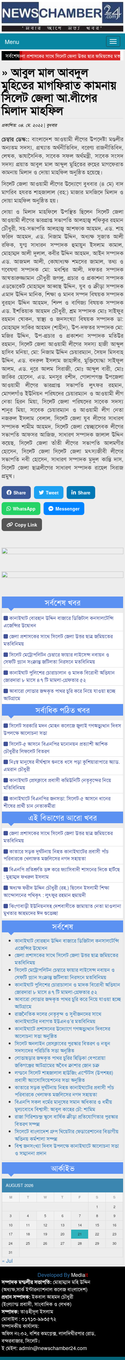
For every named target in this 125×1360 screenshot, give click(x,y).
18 (28, 1233)
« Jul (7, 1260)
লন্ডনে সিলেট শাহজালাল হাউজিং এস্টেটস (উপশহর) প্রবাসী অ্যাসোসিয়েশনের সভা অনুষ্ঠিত (64, 1076)
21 (80, 1233)
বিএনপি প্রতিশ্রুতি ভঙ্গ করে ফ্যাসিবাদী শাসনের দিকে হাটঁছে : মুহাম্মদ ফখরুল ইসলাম (62, 873)
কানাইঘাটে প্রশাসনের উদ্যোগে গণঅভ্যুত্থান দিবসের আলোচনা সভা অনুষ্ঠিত (62, 1032)
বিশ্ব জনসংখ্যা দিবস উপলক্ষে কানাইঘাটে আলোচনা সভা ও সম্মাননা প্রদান (67, 1149)
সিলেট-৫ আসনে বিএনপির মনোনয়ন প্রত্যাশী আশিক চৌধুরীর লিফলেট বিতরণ (56, 747)
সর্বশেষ (62, 926)
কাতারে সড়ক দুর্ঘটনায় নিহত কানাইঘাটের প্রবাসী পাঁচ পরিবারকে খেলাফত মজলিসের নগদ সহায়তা (56, 855)
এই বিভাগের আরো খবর (62, 817)
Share (19, 492)
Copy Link (26, 524)
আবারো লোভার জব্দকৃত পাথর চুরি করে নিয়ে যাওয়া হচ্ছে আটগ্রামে (59, 694)
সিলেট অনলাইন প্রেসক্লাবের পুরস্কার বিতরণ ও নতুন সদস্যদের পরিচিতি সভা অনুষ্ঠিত (62, 1047)
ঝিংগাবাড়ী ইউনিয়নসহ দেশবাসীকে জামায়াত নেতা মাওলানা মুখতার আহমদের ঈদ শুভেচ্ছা (62, 909)
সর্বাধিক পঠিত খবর (63, 710)
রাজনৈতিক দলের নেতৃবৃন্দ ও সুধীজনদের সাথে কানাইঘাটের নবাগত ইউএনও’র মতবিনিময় (58, 1017)
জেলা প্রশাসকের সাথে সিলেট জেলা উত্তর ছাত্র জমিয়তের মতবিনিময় (58, 639)
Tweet (52, 492)
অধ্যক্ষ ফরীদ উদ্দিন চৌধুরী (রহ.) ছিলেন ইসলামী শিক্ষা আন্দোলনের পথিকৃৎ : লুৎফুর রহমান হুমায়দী (56, 891)
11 (28, 1224)
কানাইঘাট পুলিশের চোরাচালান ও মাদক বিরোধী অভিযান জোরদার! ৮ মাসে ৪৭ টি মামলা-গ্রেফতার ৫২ (59, 676)
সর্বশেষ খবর (62, 602)
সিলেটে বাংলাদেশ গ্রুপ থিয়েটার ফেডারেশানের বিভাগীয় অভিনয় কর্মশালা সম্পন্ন (67, 1135)
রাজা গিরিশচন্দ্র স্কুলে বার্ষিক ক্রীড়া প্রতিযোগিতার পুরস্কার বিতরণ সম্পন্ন (66, 1120)
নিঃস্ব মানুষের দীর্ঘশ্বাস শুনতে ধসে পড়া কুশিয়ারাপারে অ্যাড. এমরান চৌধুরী (62, 765)
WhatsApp (24, 508)
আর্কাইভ (62, 1168)
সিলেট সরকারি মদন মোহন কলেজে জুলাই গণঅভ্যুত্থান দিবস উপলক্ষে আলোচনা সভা (62, 729)
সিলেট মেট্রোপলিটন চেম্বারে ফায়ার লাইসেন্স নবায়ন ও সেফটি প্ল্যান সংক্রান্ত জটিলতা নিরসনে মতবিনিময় (56, 658)
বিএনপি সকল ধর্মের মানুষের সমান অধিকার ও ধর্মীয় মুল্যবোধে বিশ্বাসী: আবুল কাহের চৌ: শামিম (63, 1105)
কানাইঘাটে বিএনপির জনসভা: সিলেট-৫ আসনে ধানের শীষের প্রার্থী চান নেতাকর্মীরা (57, 802)
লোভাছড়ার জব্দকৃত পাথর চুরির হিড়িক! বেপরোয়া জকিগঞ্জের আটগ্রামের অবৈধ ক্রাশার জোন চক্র (60, 1061)
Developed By (63, 1274)
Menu (12, 41)
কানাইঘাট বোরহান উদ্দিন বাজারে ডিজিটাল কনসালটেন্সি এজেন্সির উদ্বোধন (58, 621)
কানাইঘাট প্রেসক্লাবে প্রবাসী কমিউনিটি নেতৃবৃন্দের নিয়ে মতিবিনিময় (57, 783)
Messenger (67, 508)
